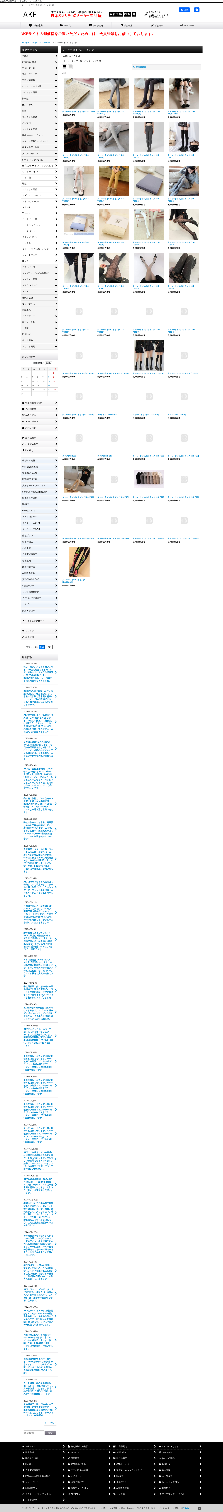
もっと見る (49, 1423)
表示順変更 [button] (141, 67)
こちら (186, 1508)
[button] (196, 9)
